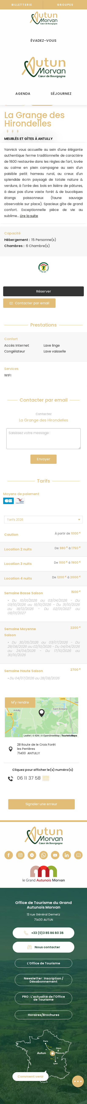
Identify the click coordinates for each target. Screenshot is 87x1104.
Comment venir (31, 1076)
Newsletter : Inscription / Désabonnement (43, 979)
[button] (43, 41)
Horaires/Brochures (43, 1015)
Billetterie (21, 5)
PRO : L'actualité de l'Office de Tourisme (43, 998)
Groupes (65, 5)
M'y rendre (20, 702)
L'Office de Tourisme (43, 963)
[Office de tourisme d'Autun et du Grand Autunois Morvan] (43, 67)
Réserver (43, 291)
